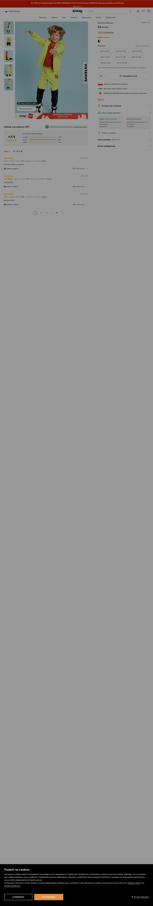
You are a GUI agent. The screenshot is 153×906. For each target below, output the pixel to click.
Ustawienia (18, 897)
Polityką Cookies (134, 883)
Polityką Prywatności (12, 886)
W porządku (48, 897)
